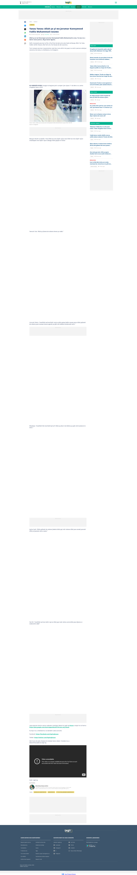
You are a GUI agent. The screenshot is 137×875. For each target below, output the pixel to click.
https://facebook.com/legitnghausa (47, 734)
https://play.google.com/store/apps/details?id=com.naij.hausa (49, 727)
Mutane (90, 7)
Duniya (73, 7)
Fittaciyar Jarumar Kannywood (65, 792)
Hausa (47, 7)
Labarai (78, 7)
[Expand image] (84, 91)
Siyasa (53, 7)
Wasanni (59, 7)
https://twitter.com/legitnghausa (45, 737)
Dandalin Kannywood (40, 792)
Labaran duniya (94, 166)
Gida (30, 21)
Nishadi (84, 7)
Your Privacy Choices (70, 874)
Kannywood (66, 7)
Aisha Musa (47, 34)
